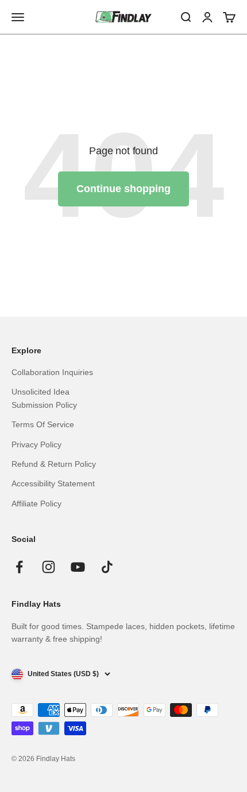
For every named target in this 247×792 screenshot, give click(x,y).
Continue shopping (123, 188)
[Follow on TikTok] (107, 567)
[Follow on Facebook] (19, 567)
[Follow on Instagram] (48, 567)
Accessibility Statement (53, 483)
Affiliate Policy (36, 503)
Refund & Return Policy (53, 464)
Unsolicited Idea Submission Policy (44, 398)
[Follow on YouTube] (78, 567)
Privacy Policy (36, 444)
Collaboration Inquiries (52, 372)
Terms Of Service (42, 424)
